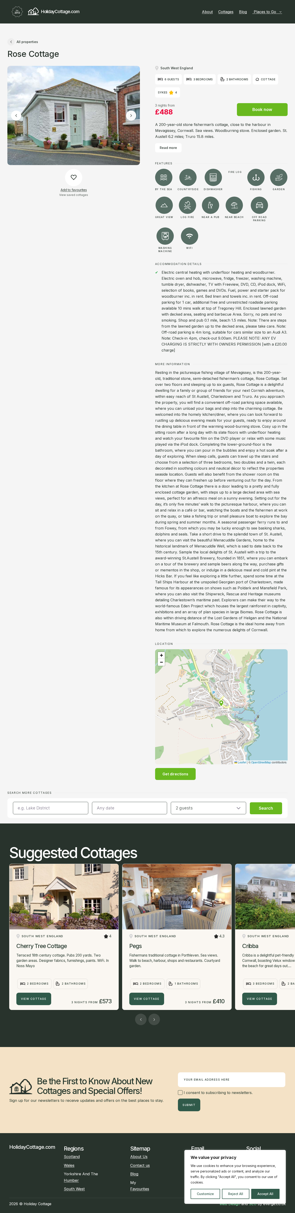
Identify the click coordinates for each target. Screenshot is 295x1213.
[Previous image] (16, 116)
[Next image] (131, 116)
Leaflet (241, 762)
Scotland (72, 1156)
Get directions (175, 774)
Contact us (140, 1165)
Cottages (225, 11)
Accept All (265, 1194)
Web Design (229, 1203)
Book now (262, 109)
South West (74, 1189)
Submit (189, 1105)
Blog (243, 11)
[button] (221, 703)
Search (266, 808)
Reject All (235, 1194)
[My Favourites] (284, 12)
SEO (253, 1203)
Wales (69, 1165)
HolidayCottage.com (60, 11)
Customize (205, 1194)
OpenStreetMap (261, 762)
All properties (27, 42)
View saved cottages (73, 194)
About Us (139, 1156)
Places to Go (265, 11)
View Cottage (33, 999)
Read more (168, 148)
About (207, 11)
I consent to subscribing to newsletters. (218, 1092)
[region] (235, 1177)
